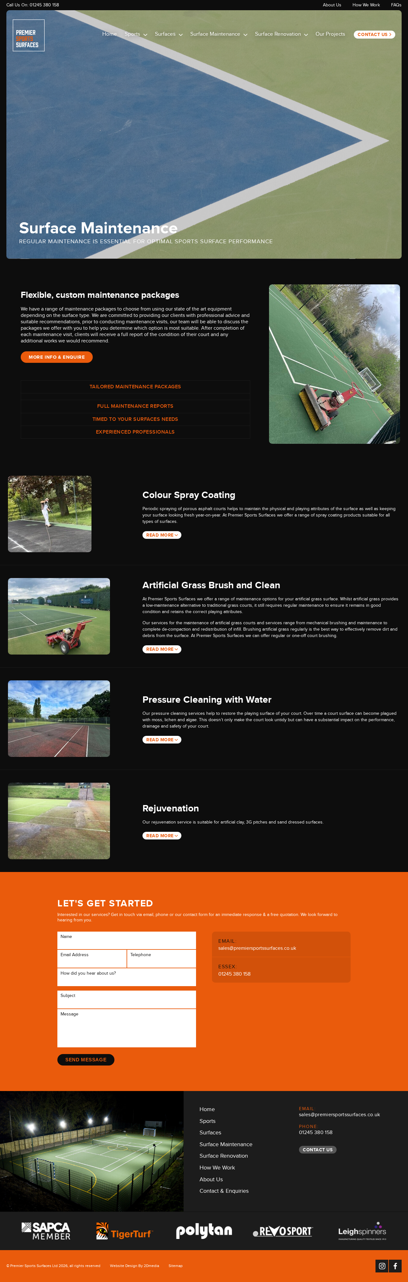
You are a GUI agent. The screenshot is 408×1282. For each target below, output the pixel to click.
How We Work (366, 6)
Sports (132, 35)
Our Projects (330, 35)
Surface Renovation (278, 35)
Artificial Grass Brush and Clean (211, 585)
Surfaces (165, 35)
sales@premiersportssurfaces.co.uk (257, 949)
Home (109, 35)
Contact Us (373, 34)
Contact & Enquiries (224, 1192)
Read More (160, 535)
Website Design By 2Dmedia (134, 1266)
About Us (332, 6)
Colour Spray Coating (189, 495)
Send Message (85, 1059)
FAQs (396, 6)
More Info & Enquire (57, 357)
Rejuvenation (170, 808)
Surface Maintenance (215, 35)
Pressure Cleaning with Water (207, 699)
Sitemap (176, 1266)
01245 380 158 (44, 6)
